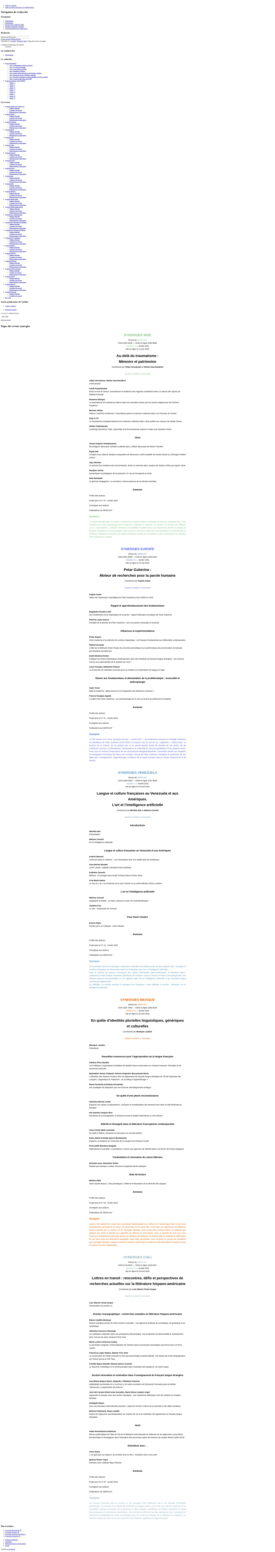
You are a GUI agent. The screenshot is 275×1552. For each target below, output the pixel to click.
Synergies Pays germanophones (13, 215)
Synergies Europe (10, 160)
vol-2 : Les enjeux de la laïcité (17, 67)
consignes (8, 1542)
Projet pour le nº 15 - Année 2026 (103, 501)
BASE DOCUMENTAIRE (14, 25)
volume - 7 (12, 94)
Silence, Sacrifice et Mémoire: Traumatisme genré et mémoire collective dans (132, 413)
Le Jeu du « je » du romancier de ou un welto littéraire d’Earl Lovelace (125, 883)
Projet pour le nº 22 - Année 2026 (103, 1482)
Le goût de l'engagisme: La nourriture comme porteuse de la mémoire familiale (122, 481)
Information (9, 23)
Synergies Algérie (10, 114)
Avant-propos (95, 384)
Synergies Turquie (10, 284)
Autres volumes (10, 306)
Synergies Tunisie (10, 276)
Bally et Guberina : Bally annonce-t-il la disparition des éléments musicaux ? (121, 691)
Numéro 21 (131, 1268)
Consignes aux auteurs (15, 110)
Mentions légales (11, 310)
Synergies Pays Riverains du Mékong (15, 230)
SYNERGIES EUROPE (137, 549)
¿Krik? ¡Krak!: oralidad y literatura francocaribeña (110, 867)
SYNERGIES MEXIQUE (137, 1000)
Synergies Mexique (10, 191)
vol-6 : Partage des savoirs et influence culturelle (22, 75)
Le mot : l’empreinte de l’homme (103, 909)
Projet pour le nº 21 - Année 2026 (103, 718)
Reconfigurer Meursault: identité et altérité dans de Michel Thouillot (126, 447)
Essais (7, 1546)
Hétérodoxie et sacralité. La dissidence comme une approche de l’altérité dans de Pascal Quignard (136, 1149)
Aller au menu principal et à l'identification (19, 7)
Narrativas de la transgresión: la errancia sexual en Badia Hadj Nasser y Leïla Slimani (126, 1116)
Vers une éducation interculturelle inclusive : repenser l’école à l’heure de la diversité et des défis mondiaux (135, 1406)
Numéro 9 (131, 784)
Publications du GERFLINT (100, 510)
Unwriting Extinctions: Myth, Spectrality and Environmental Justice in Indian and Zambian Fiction (130, 429)
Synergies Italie (9, 184)
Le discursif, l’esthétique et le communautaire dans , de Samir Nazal (129, 1367)
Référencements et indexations (17, 112)
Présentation (9, 21)
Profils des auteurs (97, 496)
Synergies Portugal (10, 253)
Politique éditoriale (14, 108)
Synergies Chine (9, 145)
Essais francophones (10, 63)
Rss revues (8, 298)
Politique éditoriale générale (14, 27)
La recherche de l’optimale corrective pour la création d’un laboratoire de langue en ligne (127, 670)
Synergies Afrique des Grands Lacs (14, 106)
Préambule (94, 1048)
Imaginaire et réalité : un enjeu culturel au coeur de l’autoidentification (119, 901)
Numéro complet (132, 374)
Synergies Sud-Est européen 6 (15, 1534)
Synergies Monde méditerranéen (14, 207)
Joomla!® (11, 1549)
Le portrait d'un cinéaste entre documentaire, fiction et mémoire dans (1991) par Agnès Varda (137, 465)
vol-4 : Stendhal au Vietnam (17, 71)
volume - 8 (12, 96)
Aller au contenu (10, 5)
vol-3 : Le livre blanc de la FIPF (18, 69)
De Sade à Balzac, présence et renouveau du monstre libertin (115, 1133)
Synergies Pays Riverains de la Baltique (16, 222)
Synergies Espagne (10, 153)
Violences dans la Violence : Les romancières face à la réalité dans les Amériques (124, 860)
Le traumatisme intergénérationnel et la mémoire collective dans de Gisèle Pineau (135, 421)
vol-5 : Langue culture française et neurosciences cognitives (25, 73)
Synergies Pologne (10, 245)
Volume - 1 (12, 83)
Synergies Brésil (9, 130)
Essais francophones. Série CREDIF (15, 81)
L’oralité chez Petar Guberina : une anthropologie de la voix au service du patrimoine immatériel (130, 699)
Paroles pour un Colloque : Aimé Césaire (106, 926)
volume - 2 (12, 85)
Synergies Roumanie (10, 261)
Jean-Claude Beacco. (127, 1184)
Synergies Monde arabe (11, 199)
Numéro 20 (131, 560)
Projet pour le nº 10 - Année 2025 (103, 945)
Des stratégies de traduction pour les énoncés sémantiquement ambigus (120, 1087)
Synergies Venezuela (10, 292)
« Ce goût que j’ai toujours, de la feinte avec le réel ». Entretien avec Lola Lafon (123, 1455)
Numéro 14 (131, 346)
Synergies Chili (9, 137)
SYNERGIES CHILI (138, 1257)
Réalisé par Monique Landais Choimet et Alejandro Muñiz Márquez (117, 1166)
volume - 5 (12, 90)
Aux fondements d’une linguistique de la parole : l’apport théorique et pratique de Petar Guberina (130, 615)
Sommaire (146, 374)
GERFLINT (142, 340)
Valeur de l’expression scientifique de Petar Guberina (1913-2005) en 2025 (121, 597)
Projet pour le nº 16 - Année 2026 (103, 1203)
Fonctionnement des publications (16, 29)
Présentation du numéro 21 (100, 1306)
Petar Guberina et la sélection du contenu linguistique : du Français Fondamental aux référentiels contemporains (137, 640)
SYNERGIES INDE (137, 335)
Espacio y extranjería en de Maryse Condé (119, 1141)
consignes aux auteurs (15, 272)
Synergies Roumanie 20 (13, 1530)
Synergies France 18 (12, 1532)
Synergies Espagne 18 (12, 1536)
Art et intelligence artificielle (101, 842)
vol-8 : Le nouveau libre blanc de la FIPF (20, 79)
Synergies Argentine (10, 122)
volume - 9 (12, 98)
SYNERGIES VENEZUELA (137, 772)
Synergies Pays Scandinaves (13, 238)
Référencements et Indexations (17, 267)
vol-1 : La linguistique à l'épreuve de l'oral (20, 65)
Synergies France (10, 168)
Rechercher (5, 37)
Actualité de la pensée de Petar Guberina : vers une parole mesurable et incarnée (124, 623)
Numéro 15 (131, 1011)
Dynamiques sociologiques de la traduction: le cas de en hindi (120, 473)
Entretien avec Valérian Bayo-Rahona (105, 1463)
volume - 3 (12, 86)
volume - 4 (12, 88)
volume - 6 (12, 92)
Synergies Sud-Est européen (13, 269)
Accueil (13, 41)
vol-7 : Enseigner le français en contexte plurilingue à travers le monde (28, 77)
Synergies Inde (22, 41)
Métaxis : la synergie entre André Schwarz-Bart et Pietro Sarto (115, 875)
